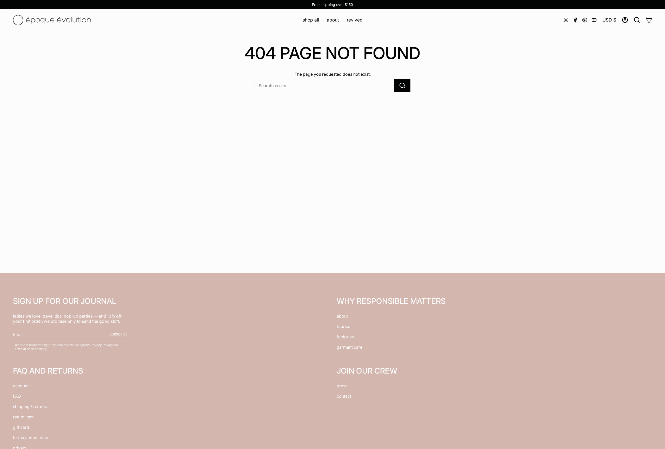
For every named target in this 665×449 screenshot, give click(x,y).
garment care (349, 347)
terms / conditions (30, 437)
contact (344, 396)
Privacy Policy (101, 345)
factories (345, 336)
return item (23, 416)
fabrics (343, 326)
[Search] (402, 85)
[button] (311, 19)
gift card (21, 427)
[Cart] (649, 20)
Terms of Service (25, 349)
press (342, 385)
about (342, 316)
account (21, 385)
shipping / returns (30, 406)
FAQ (17, 396)
